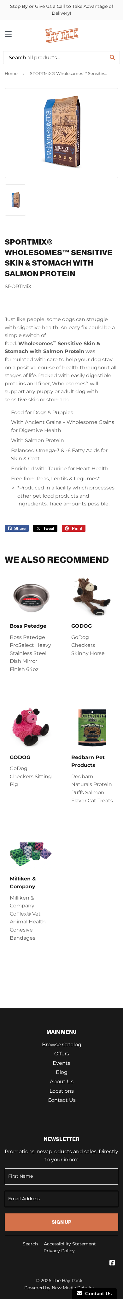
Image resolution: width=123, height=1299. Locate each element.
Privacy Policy (59, 1250)
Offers (61, 1054)
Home (11, 73)
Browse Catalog (61, 1045)
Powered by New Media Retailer (59, 1287)
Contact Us (62, 1100)
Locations (62, 1091)
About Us (61, 1082)
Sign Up (61, 1222)
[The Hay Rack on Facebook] (112, 1263)
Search (30, 1243)
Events (61, 1063)
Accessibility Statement (70, 1243)
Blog (61, 1072)
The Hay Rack (67, 1280)
